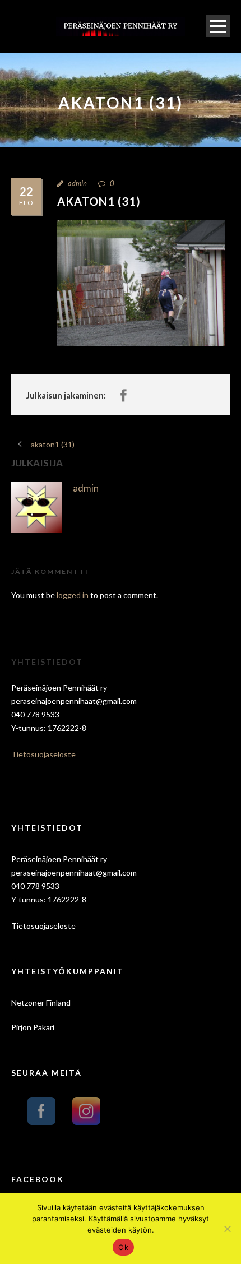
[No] (227, 1228)
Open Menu (218, 26)
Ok (123, 1247)
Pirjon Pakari (32, 1027)
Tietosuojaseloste (43, 754)
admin (77, 183)
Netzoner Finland (41, 1002)
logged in (73, 595)
